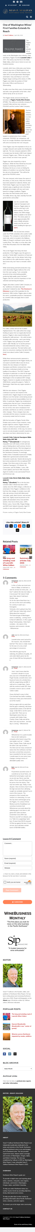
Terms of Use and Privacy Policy (23, 1224)
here (4, 354)
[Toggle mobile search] (27, 17)
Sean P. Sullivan (9, 35)
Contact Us (7, 1209)
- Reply (15, 582)
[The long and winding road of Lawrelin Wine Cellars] (10, 546)
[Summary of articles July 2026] (27, 546)
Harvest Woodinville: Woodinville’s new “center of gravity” (21, 1026)
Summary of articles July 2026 (25, 560)
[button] (4, 557)
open (15, 227)
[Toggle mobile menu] (31, 17)
